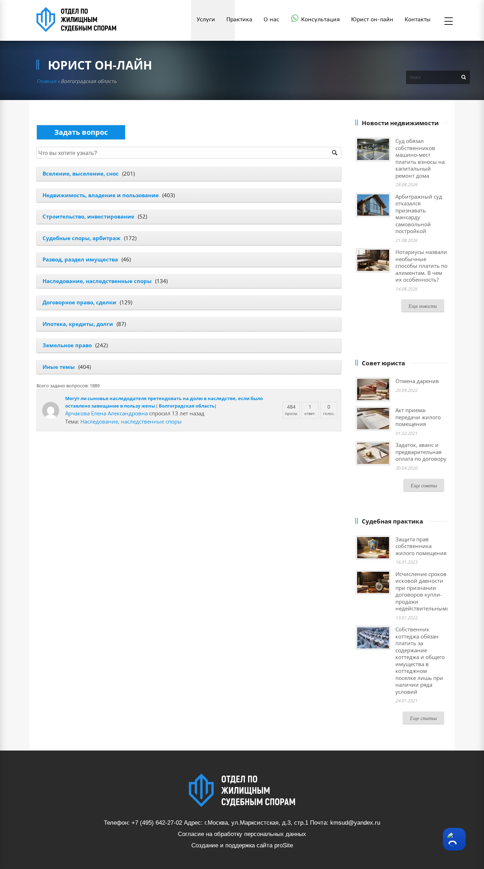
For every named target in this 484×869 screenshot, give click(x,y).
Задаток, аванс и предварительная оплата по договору (420, 451)
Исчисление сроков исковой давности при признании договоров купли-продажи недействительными (422, 591)
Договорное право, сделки (79, 302)
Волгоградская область (187, 406)
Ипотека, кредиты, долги (78, 323)
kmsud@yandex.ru (355, 822)
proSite (283, 845)
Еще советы (424, 485)
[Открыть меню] (448, 21)
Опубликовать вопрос (81, 132)
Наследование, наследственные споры (97, 280)
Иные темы (59, 366)
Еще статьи (423, 718)
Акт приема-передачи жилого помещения (418, 416)
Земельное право (67, 345)
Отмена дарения (417, 380)
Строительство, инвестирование (88, 216)
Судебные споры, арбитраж (81, 238)
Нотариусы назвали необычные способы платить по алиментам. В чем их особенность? (421, 265)
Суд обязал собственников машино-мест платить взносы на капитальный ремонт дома (420, 158)
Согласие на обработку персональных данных (242, 834)
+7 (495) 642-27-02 (156, 822)
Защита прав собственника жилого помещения (420, 546)
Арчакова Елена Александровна (106, 413)
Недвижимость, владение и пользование (101, 195)
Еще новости (423, 306)
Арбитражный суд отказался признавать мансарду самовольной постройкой (418, 214)
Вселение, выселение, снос (81, 173)
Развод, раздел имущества (80, 259)
